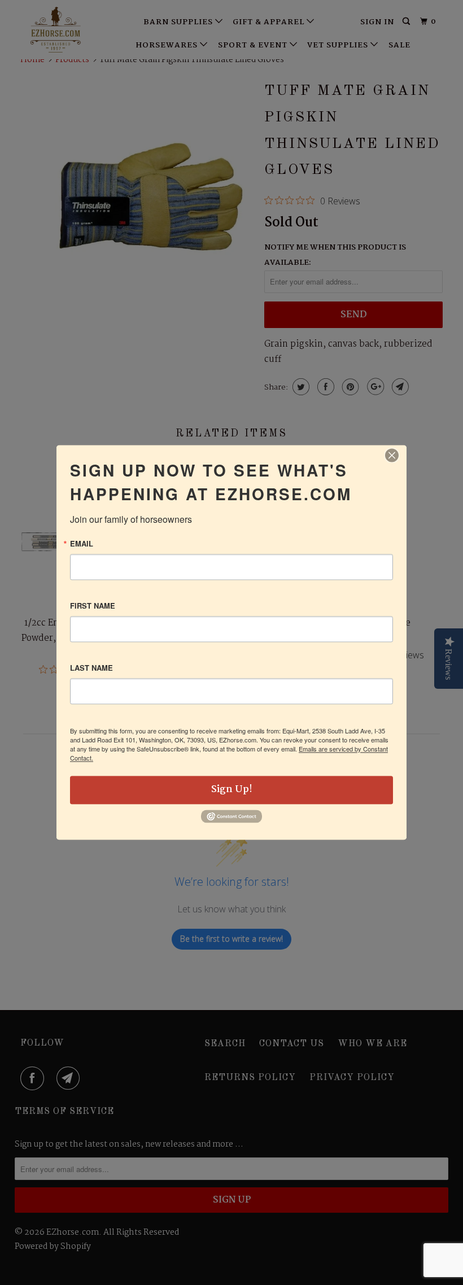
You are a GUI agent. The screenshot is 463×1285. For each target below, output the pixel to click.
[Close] (392, 455)
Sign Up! (231, 789)
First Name (92, 605)
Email (81, 543)
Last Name (91, 667)
